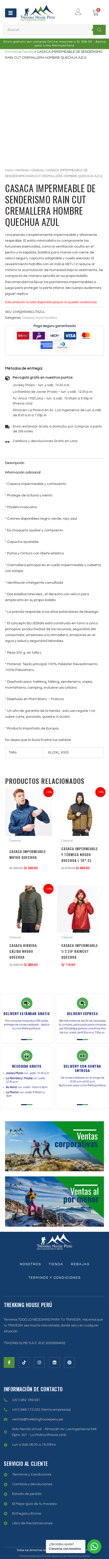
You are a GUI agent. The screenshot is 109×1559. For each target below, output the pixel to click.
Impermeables (46, 318)
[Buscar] (99, 30)
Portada (12, 52)
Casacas (37, 170)
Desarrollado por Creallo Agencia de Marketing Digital (55, 1556)
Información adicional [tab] (23, 472)
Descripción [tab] (14, 463)
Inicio (9, 170)
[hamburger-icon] (10, 12)
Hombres (22, 170)
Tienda (27, 52)
